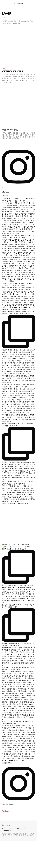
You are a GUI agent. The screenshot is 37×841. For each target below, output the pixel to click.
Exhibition (11, 828)
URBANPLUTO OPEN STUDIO (12, 71)
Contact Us (7, 830)
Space (4, 828)
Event (3, 68)
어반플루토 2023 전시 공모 (11, 130)
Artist (18, 828)
